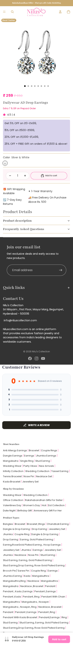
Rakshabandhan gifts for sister (44, 500)
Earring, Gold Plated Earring (36, 539)
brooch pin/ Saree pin (16, 570)
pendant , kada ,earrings (18, 591)
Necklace (20, 555)
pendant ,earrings (45, 591)
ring (64, 617)
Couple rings (49, 450)
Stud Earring (47, 555)
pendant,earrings (49, 617)
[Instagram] (36, 358)
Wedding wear (12, 466)
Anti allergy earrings (15, 450)
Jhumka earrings (46, 455)
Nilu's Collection (41, 351)
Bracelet (34, 450)
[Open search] (12, 12)
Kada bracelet (11, 481)
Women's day (31, 505)
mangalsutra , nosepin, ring (19, 607)
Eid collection (56, 505)
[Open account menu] (60, 12)
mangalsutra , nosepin (35, 602)
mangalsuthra (40, 576)
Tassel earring (59, 471)
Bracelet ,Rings (36, 524)
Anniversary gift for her (48, 510)
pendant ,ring (31, 596)
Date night (9, 510)
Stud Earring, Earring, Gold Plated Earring (27, 560)
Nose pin (29, 476)
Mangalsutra (10, 461)
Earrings (29, 455)
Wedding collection (37, 471)
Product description (17, 221)
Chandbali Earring (58, 524)
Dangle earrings (12, 455)
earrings (38, 550)
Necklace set (44, 476)
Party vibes (30, 466)
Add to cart (59, 639)
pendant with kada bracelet (20, 617)
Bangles (8, 524)
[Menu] (4, 11)
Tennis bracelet (12, 476)
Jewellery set (30, 481)
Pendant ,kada (12, 596)
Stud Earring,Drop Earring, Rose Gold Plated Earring (34, 565)
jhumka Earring (12, 576)
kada (27, 576)
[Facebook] (30, 358)
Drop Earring (39, 529)
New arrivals (46, 466)
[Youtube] (43, 358)
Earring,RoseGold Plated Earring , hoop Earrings (32, 544)
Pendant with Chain (53, 596)
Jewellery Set (57, 529)
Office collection (13, 500)
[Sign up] (61, 270)
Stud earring (42, 461)
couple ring (22, 534)
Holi (44, 505)
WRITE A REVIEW (39, 425)
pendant (50, 586)
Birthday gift (24, 510)
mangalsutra (10, 586)
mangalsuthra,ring (14, 581)
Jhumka (8, 534)
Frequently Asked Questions (23, 229)
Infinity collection (13, 471)
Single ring (27, 461)
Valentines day (12, 505)
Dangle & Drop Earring (16, 529)
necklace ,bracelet (31, 586)
